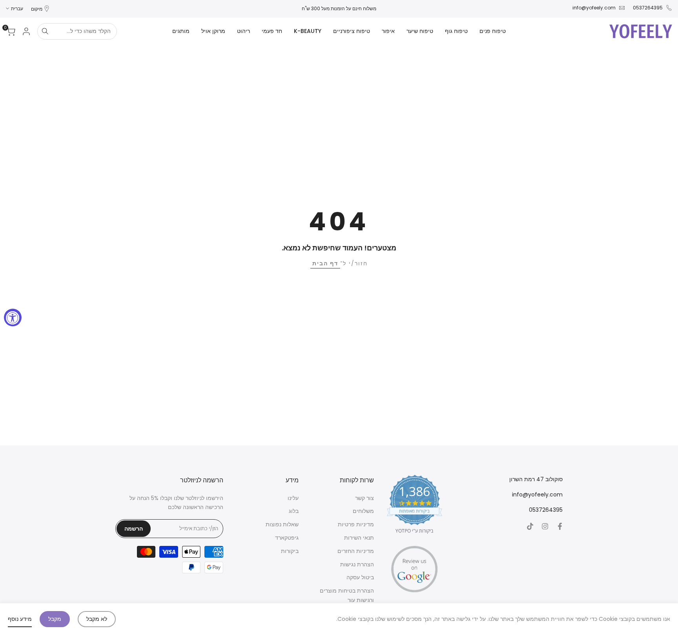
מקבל (54, 619)
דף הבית (325, 263)
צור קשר (364, 498)
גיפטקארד (287, 538)
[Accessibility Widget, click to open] (13, 318)
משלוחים (363, 511)
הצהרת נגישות (357, 564)
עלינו (293, 498)
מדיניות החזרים (355, 551)
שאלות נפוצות (282, 524)
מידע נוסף (20, 619)
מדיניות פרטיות (356, 524)
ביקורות (290, 551)
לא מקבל (96, 619)
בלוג (294, 511)
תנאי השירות (359, 538)
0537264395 (648, 7)
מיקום (36, 8)
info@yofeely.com (594, 7)
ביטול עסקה (360, 577)
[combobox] (85, 31)
